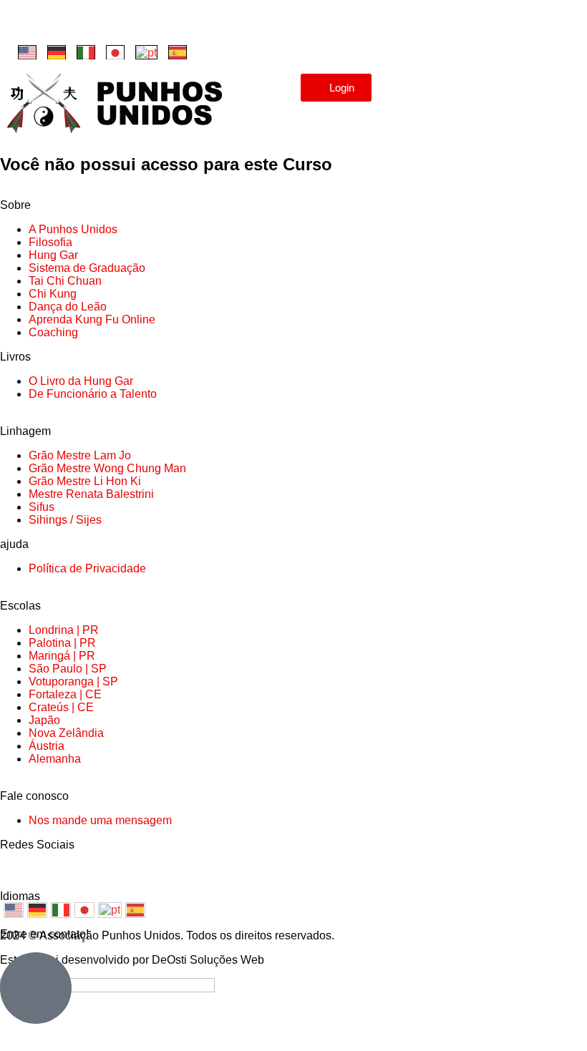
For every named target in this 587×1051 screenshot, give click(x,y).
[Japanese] (115, 52)
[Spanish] (177, 52)
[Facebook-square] (25, 25)
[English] (27, 52)
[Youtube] (102, 25)
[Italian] (86, 52)
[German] (56, 52)
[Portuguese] (146, 52)
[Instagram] (64, 25)
